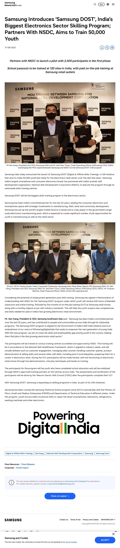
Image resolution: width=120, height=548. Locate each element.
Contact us (64, 520)
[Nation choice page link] (108, 4)
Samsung (89, 453)
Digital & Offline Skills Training (19, 453)
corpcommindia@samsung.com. (61, 484)
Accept (105, 540)
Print (112, 47)
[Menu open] (113, 4)
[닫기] (113, 534)
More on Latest (58, 496)
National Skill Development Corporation (64, 453)
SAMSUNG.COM (107, 520)
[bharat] (101, 4)
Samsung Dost (102, 453)
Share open (107, 47)
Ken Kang (39, 453)
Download (102, 47)
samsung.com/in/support (76, 481)
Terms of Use (75, 520)
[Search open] (95, 4)
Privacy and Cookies (91, 520)
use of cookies (71, 542)
